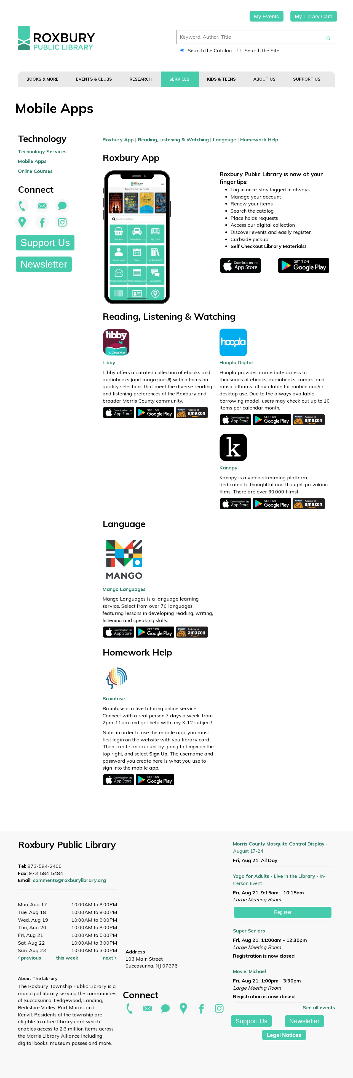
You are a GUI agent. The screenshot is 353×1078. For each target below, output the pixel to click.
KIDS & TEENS (222, 79)
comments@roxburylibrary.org (69, 880)
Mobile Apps (32, 161)
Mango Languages (124, 589)
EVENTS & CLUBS (94, 79)
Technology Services (42, 151)
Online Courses (35, 171)
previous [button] (30, 958)
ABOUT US (265, 79)
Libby (109, 362)
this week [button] (67, 958)
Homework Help (259, 139)
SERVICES (180, 79)
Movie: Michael (249, 971)
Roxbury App (118, 139)
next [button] (108, 958)
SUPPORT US (307, 79)
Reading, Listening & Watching (173, 139)
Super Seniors (249, 931)
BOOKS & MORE (43, 79)
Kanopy (228, 467)
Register (283, 912)
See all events (319, 1007)
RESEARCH (141, 79)
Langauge (224, 139)
